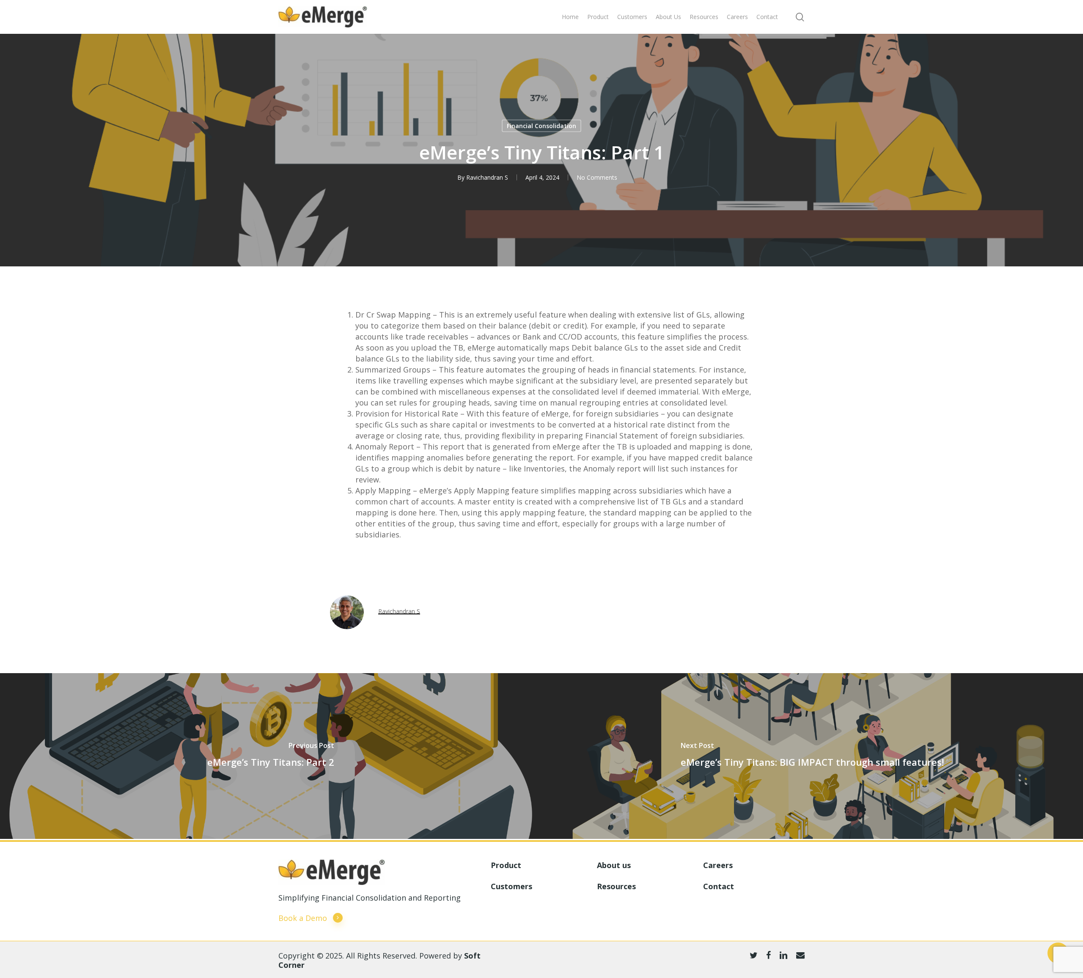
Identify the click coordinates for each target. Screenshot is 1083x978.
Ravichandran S (487, 177)
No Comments (597, 177)
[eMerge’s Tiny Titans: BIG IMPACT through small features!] (812, 756)
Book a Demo (302, 918)
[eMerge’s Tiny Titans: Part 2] (271, 756)
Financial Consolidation (541, 126)
